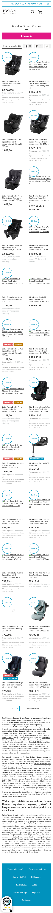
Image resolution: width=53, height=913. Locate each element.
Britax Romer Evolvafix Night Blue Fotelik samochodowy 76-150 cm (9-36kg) (12, 685)
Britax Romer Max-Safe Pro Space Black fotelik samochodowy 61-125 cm (12, 248)
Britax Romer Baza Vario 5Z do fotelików (39, 464)
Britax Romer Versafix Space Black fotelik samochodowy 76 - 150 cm (12, 629)
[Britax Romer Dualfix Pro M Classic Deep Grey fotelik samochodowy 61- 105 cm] (13, 180)
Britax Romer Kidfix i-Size (29, 779)
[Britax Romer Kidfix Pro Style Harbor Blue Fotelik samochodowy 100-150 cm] (40, 610)
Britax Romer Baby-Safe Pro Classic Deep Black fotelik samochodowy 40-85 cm (39, 521)
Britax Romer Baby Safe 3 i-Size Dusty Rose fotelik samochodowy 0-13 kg (12, 521)
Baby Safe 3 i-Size (36, 742)
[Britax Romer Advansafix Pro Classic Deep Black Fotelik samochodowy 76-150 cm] (40, 391)
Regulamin (36, 892)
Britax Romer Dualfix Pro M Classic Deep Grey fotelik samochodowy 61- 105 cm (12, 198)
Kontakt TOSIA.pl (20, 892)
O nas (34, 885)
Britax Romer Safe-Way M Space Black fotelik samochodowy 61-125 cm (38, 248)
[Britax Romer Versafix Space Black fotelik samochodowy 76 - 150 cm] (13, 610)
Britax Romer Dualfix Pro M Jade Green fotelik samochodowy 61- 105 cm (12, 409)
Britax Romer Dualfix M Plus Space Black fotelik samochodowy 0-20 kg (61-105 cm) (12, 352)
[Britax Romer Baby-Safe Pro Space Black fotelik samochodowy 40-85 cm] (13, 557)
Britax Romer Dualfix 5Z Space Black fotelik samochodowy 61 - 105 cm (39, 299)
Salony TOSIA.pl (19, 877)
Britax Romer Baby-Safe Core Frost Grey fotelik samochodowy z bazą (13, 465)
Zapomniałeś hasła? (15, 869)
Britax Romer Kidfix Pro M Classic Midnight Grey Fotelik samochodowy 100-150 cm (39, 685)
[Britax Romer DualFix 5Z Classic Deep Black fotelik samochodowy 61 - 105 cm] (40, 333)
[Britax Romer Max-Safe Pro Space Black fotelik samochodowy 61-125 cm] (13, 229)
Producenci (26, 900)
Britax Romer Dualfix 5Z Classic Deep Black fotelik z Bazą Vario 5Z (12, 84)
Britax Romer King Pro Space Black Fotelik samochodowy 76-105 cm (39, 575)
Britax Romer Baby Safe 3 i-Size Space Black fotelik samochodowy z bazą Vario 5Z (39, 199)
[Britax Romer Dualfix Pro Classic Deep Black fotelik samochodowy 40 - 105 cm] (40, 123)
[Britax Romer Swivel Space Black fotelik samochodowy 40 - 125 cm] (13, 281)
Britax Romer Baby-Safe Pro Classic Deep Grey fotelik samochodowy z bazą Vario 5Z (39, 85)
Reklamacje (35, 877)
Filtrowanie (26, 36)
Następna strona (32, 708)
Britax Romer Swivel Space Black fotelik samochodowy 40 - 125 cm (12, 299)
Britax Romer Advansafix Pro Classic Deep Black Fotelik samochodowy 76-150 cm (39, 409)
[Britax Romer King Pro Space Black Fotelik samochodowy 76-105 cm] (40, 557)
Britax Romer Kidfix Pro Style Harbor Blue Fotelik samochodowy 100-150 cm (39, 629)
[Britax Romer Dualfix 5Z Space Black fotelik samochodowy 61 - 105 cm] (40, 281)
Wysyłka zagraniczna (37, 869)
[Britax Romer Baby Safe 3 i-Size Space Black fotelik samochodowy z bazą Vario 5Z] (40, 180)
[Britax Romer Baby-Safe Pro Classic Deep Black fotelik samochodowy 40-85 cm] (40, 503)
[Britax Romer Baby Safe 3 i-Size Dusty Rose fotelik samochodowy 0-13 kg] (13, 503)
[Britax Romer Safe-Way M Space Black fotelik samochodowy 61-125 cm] (40, 229)
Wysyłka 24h (21, 885)
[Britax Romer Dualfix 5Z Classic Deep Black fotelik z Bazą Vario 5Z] (13, 65)
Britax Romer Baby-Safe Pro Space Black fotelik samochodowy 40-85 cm (12, 575)
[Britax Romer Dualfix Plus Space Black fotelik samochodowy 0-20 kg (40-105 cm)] (13, 123)
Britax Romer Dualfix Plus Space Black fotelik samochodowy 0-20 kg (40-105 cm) (12, 143)
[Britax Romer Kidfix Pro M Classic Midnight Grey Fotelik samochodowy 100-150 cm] (40, 666)
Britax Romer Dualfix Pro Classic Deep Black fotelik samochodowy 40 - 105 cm (39, 142)
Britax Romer (14, 722)
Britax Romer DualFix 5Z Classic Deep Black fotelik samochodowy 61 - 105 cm (39, 351)
